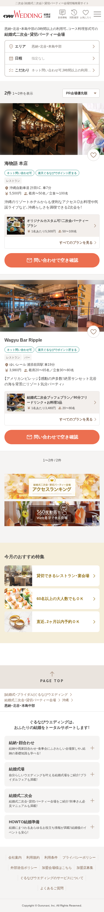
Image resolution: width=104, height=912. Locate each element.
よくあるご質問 (52, 888)
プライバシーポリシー (79, 857)
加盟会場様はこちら (57, 868)
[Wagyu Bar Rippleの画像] (52, 306)
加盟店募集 (85, 868)
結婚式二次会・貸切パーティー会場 (30, 700)
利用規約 (33, 857)
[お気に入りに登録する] (93, 155)
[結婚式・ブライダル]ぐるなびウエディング (36, 695)
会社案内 (15, 857)
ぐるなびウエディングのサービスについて (51, 878)
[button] (52, 748)
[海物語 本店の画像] (52, 129)
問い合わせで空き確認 (56, 260)
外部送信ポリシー (24, 868)
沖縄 (65, 700)
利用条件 (51, 857)
